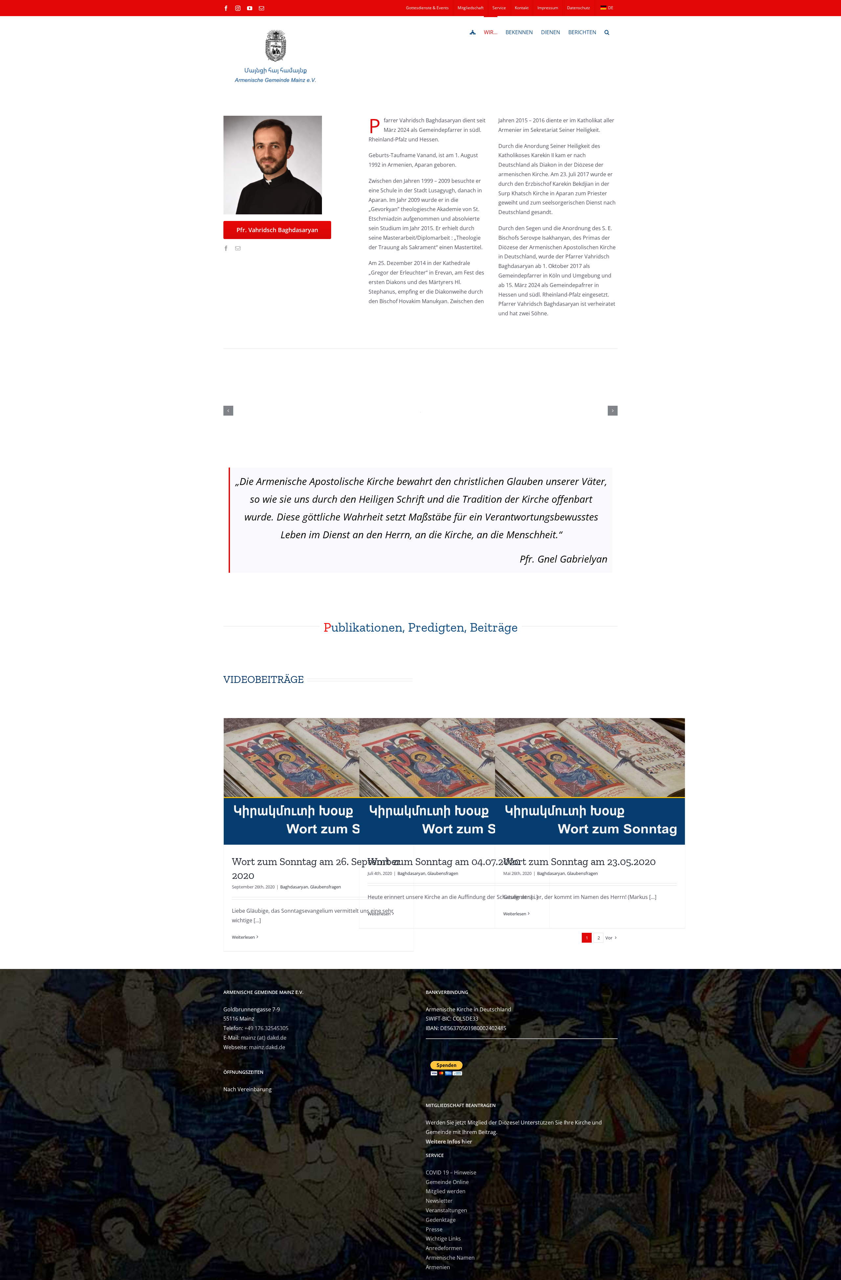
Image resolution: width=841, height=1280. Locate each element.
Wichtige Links (443, 1238)
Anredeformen (444, 1248)
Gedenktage (441, 1219)
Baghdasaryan (294, 887)
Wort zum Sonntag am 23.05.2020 (579, 861)
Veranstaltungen (446, 1210)
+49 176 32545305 (266, 1028)
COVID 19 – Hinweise (451, 1172)
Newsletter (439, 1200)
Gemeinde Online (447, 1182)
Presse (434, 1229)
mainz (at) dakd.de (263, 1037)
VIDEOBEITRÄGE (263, 679)
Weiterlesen (243, 937)
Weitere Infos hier (449, 1141)
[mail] (237, 248)
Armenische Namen (450, 1257)
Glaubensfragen (325, 887)
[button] (606, 31)
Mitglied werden (446, 1191)
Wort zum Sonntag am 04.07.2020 (444, 861)
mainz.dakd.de (267, 1047)
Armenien (438, 1267)
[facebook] (226, 248)
